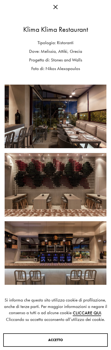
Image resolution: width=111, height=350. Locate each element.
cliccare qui (87, 313)
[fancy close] (55, 8)
